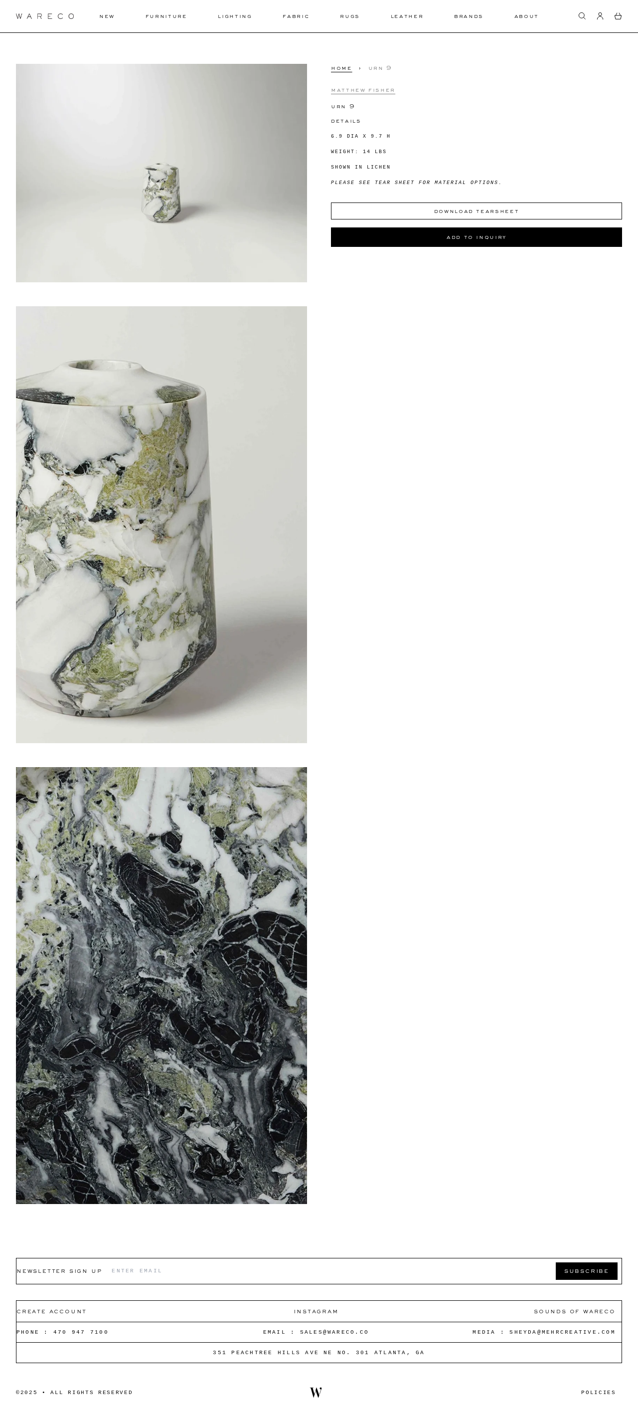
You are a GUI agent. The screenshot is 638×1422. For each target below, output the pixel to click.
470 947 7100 (81, 1332)
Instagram (316, 1311)
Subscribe (586, 1270)
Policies (598, 1393)
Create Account (51, 1311)
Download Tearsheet (476, 210)
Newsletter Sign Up (59, 1270)
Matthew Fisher (363, 89)
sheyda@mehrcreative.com (562, 1332)
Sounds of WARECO (575, 1311)
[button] (582, 16)
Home (341, 67)
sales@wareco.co (334, 1332)
